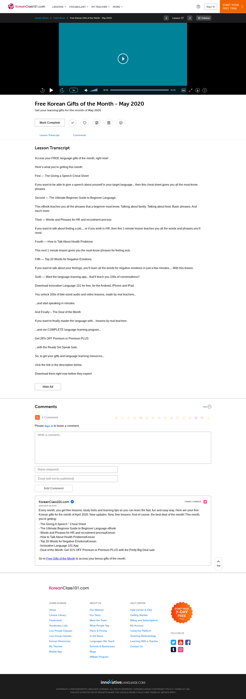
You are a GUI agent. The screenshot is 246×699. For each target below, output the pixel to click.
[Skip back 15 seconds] (42, 90)
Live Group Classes (60, 635)
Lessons (57, 6)
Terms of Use (182, 689)
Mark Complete (50, 122)
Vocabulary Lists (58, 625)
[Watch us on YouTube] (181, 642)
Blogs (93, 651)
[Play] (51, 90)
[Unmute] (86, 90)
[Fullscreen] (190, 90)
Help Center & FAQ (141, 609)
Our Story (95, 615)
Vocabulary (77, 6)
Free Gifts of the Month (60, 558)
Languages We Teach (102, 641)
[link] (166, 17)
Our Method (96, 609)
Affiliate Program (99, 656)
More (116, 6)
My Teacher (99, 6)
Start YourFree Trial (231, 6)
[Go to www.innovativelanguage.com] (123, 681)
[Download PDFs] (109, 123)
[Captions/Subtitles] (183, 90)
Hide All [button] (48, 386)
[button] (198, 6)
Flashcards (55, 620)
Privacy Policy (165, 689)
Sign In (210, 6)
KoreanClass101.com (145, 689)
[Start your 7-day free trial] (182, 613)
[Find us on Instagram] (181, 649)
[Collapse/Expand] (123, 406)
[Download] (197, 90)
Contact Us (136, 646)
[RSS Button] (37, 417)
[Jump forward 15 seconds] (62, 90)
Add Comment (54, 488)
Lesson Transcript (49, 135)
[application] (123, 59)
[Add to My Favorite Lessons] (85, 123)
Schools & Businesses (102, 646)
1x (74, 90)
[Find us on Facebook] (188, 642)
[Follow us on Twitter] (173, 642)
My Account (136, 625)
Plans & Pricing (98, 630)
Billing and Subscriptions (144, 620)
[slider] (94, 90)
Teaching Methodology (143, 635)
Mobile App (55, 651)
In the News (96, 635)
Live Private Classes (60, 630)
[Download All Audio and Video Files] (121, 123)
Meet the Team (98, 620)
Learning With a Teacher (144, 641)
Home (52, 609)
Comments (79, 135)
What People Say (99, 625)
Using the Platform (140, 630)
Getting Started (138, 615)
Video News (59, 18)
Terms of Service (159, 692)
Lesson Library (42, 18)
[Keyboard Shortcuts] (204, 90)
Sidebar (205, 18)
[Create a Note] (97, 123)
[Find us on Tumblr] (173, 649)
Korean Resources (59, 641)
